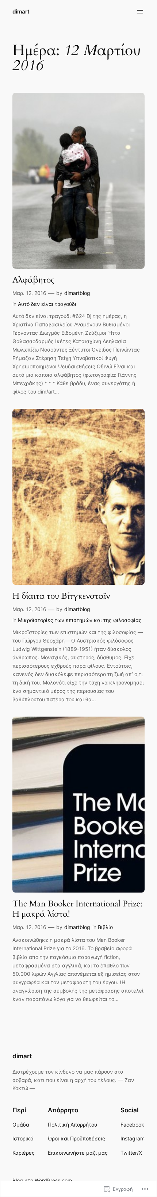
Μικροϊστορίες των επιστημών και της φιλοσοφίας (80, 620)
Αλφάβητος (33, 280)
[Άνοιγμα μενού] (140, 11)
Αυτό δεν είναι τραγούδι (47, 304)
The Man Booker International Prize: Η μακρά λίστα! (77, 909)
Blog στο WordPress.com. (42, 1180)
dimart (21, 11)
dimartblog (77, 293)
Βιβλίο (105, 927)
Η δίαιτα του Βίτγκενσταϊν (61, 596)
